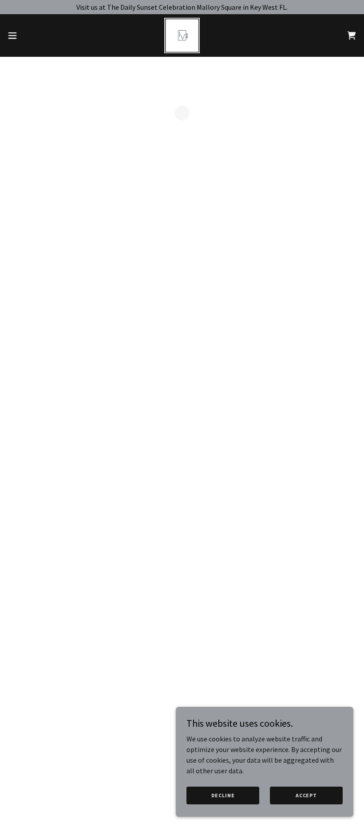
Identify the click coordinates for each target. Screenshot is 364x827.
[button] (30, 35)
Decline (223, 795)
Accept (306, 795)
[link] (182, 35)
